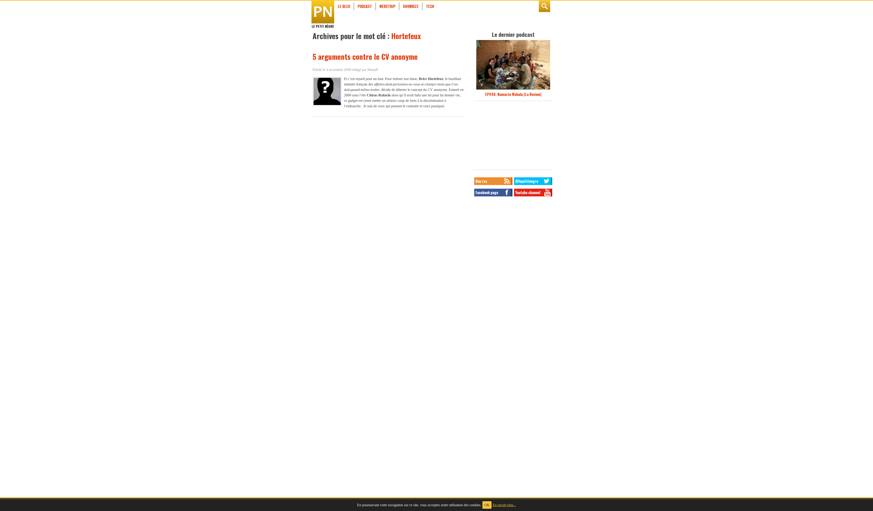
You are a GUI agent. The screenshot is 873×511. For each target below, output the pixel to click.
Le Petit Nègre (323, 24)
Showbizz (411, 6)
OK (487, 505)
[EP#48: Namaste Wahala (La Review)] (513, 89)
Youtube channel (527, 192)
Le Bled (344, 6)
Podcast (365, 6)
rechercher (544, 6)
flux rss (481, 181)
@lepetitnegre (526, 181)
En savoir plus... (504, 505)
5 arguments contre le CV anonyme (365, 56)
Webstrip (387, 6)
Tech (430, 6)
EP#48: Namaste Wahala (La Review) (513, 94)
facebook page (486, 192)
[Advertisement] (513, 136)
